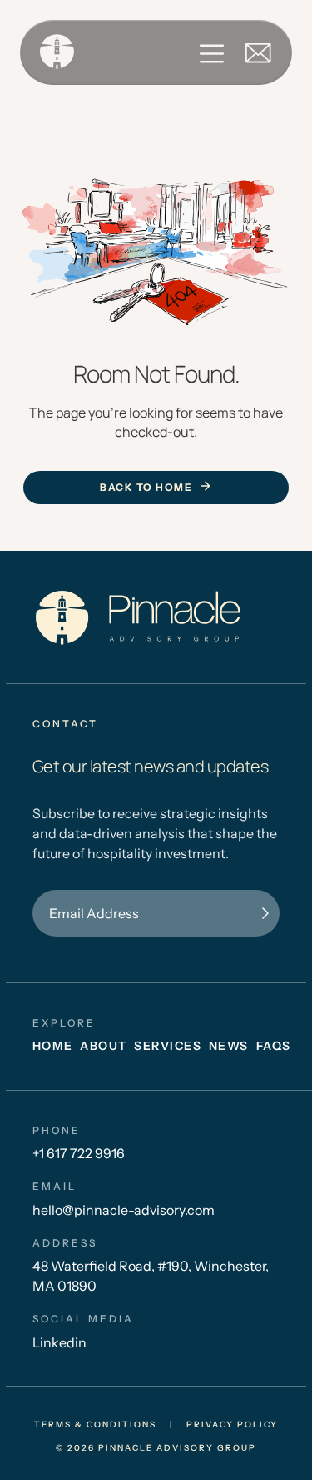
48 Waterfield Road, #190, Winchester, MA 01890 (150, 1276)
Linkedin (59, 1342)
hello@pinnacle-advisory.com (123, 1210)
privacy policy (232, 1425)
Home (52, 1045)
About (103, 1045)
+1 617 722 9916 (78, 1153)
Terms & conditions (95, 1425)
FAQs (273, 1045)
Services (167, 1045)
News (229, 1045)
